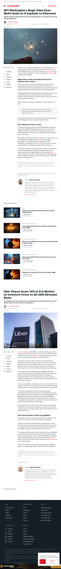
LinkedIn (8, 84)
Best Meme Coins (45, 517)
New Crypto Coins (45, 515)
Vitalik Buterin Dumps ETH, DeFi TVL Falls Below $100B (38, 272)
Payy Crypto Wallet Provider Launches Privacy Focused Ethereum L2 (39, 257)
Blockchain (8, 515)
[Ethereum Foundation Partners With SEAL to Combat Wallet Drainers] (12, 213)
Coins (24, 507)
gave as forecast (52, 439)
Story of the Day (9, 507)
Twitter (8, 74)
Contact (25, 531)
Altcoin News (30, 173)
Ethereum (51, 73)
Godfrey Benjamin (28, 261)
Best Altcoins (44, 510)
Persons (25, 512)
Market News (21, 462)
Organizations (26, 510)
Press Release (8, 517)
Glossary (25, 520)
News (27, 175)
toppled (52, 152)
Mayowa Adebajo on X (30, 194)
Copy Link (8, 87)
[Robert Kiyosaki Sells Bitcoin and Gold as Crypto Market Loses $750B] (12, 228)
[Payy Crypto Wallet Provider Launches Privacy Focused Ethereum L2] (12, 259)
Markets (7, 510)
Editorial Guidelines (28, 536)
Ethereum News (21, 175)
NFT (43, 67)
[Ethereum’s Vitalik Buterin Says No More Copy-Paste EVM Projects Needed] (12, 244)
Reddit (8, 82)
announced (48, 71)
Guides (25, 517)
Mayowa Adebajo (13, 22)
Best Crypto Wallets (46, 520)
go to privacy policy (52, 561)
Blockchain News (39, 173)
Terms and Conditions (28, 539)
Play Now (56, 566)
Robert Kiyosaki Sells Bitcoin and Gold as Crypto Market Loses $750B (39, 227)
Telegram (8, 79)
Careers (25, 534)
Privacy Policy (26, 544)
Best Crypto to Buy (46, 507)
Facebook (8, 71)
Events (25, 515)
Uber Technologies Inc (24, 352)
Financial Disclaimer (28, 541)
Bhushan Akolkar (28, 230)
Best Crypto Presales (46, 512)
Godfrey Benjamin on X (30, 480)
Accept (42, 561)
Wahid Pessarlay (28, 274)
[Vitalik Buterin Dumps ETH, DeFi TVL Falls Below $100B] (12, 275)
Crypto (7, 512)
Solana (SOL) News (22, 173)
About (24, 529)
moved (39, 143)
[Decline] (57, 554)
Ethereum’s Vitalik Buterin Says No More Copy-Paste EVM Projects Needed (39, 242)
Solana (55, 67)
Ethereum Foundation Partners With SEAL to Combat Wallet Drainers (38, 211)
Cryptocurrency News (49, 173)
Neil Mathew (27, 214)
